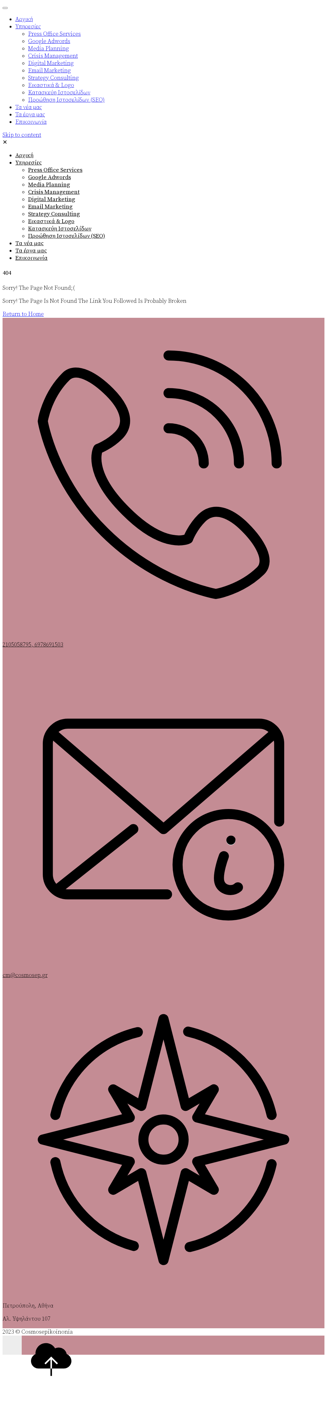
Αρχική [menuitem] (24, 19)
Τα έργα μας (31, 250)
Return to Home (23, 314)
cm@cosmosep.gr (25, 975)
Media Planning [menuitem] (48, 48)
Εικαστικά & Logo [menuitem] (51, 85)
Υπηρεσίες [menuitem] (28, 26)
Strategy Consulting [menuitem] (53, 78)
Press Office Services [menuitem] (54, 34)
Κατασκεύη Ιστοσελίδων (59, 228)
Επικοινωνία (31, 258)
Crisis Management (54, 192)
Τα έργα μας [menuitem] (30, 114)
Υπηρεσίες (28, 162)
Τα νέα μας (29, 243)
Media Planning (49, 184)
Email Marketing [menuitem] (49, 70)
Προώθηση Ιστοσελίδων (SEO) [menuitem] (66, 100)
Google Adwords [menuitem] (49, 41)
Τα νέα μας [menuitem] (28, 107)
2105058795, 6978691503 (33, 644)
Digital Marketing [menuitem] (51, 63)
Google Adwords (49, 177)
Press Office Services (55, 170)
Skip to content (22, 135)
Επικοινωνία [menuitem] (31, 122)
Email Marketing (50, 206)
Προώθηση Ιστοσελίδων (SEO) (66, 236)
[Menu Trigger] (5, 8)
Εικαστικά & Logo (51, 221)
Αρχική (24, 155)
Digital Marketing (51, 199)
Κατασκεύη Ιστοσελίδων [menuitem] (59, 92)
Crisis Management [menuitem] (53, 56)
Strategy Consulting (54, 214)
